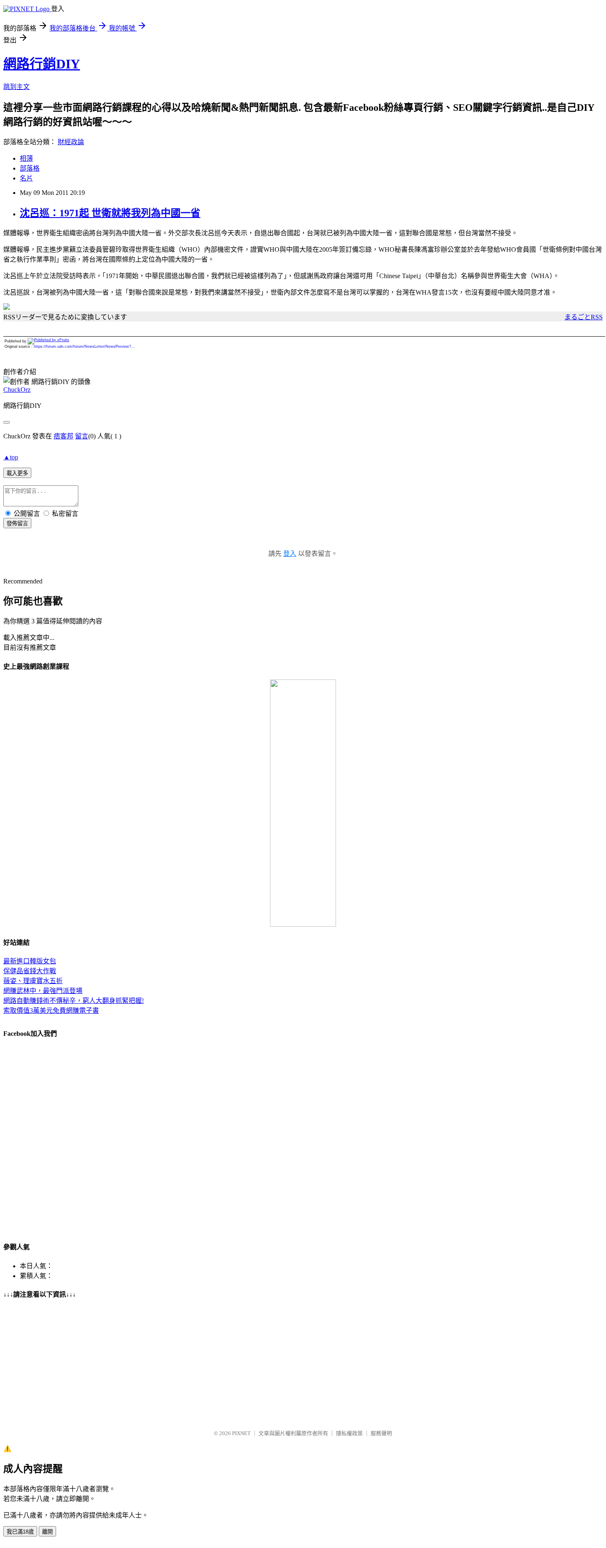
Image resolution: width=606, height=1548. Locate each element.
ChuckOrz (17, 389)
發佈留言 (17, 523)
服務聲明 (381, 1433)
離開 (47, 1532)
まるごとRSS (583, 317)
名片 (26, 178)
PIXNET (241, 1433)
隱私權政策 (349, 1433)
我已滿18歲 (20, 1532)
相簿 (26, 158)
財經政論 (71, 141)
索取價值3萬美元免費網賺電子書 (51, 1010)
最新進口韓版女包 (29, 961)
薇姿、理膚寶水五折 (33, 980)
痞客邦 (63, 436)
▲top (10, 457)
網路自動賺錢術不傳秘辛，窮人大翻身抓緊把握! (73, 1000)
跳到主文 (16, 86)
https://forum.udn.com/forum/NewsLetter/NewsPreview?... (84, 346)
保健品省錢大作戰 (29, 970)
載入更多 (17, 473)
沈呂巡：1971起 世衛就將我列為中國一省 (110, 213)
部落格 (30, 168)
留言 (81, 436)
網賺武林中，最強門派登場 (42, 990)
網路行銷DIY (41, 63)
